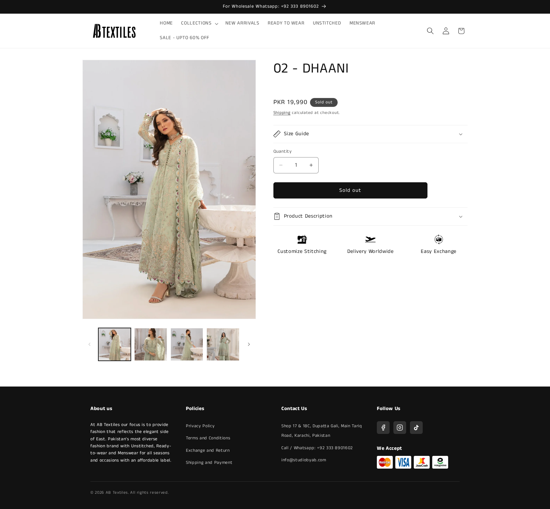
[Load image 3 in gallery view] (187, 344)
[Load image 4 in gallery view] (223, 344)
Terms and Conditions (208, 438)
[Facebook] (383, 427)
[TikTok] (416, 427)
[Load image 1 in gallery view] (114, 344)
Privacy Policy (200, 426)
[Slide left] (89, 344)
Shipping (282, 113)
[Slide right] (249, 344)
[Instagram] (399, 427)
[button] (199, 23)
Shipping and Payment (209, 462)
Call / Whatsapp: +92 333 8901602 (317, 448)
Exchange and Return (208, 450)
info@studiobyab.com (303, 460)
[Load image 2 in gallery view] (150, 344)
